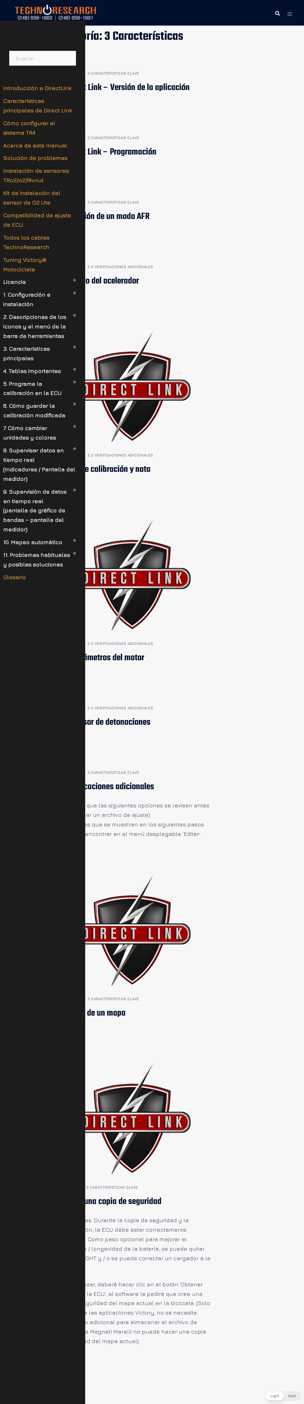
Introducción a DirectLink (37, 88)
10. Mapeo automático (32, 542)
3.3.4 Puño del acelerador (96, 281)
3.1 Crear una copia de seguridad (108, 1201)
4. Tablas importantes (32, 371)
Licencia (14, 281)
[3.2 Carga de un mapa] (132, 929)
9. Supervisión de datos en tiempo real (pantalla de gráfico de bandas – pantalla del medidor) (34, 510)
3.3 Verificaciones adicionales (120, 266)
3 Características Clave (113, 73)
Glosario (14, 577)
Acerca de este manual (35, 145)
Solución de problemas (35, 158)
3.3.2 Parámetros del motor (99, 658)
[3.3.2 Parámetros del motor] (132, 574)
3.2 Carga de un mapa (90, 1013)
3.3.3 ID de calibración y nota (102, 469)
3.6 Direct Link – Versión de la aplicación (122, 87)
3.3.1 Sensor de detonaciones (102, 722)
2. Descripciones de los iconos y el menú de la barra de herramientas (34, 326)
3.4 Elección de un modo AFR (102, 216)
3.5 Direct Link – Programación (105, 152)
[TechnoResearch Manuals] (55, 12)
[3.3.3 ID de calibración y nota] (132, 386)
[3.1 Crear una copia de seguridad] (132, 1118)
